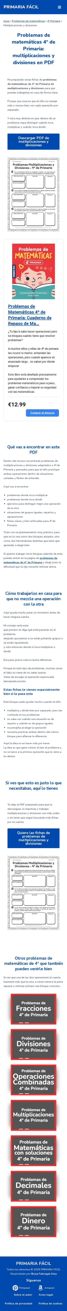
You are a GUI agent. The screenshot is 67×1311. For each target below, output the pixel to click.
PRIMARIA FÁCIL (21, 7)
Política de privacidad (18, 1303)
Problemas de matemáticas (28, 21)
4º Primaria (53, 21)
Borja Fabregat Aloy (44, 1274)
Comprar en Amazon (42, 412)
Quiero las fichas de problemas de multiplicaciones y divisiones (33, 838)
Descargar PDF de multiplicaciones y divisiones (33, 142)
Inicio (6, 21)
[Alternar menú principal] (59, 7)
